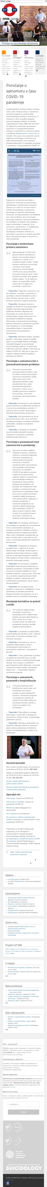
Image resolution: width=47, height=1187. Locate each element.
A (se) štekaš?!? (21, 949)
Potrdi (23, 1112)
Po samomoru (28, 56)
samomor (23, 854)
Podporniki (9, 1180)
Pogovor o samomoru (15, 904)
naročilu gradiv (14, 879)
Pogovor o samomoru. (15, 994)
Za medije (39, 55)
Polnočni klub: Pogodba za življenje (20, 967)
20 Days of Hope (13, 972)
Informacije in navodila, (15, 802)
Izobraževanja (12, 912)
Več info (24, 1098)
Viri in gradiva (11, 814)
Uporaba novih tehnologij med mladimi (31, 863)
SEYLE (7, 953)
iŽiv (9, 902)
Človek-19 (8, 951)
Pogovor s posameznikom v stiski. (19, 1021)
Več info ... (13, 1087)
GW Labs (9, 1178)
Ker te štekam (12, 906)
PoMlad (37, 951)
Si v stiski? (6, 55)
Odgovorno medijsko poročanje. (19, 1025)
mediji (17, 852)
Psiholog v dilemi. (14, 1001)
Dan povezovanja (14, 931)
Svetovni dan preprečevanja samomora (21, 898)
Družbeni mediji (19, 951)
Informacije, (11, 798)
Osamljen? (29, 951)
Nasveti (9, 808)
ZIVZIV (7, 949)
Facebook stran (19, 881)
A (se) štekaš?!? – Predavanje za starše (35, 859)
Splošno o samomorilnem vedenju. (19, 1017)
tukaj (20, 1054)
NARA (13, 949)
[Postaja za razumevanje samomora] (9, 16)
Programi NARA (13, 910)
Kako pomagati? (17, 56)
